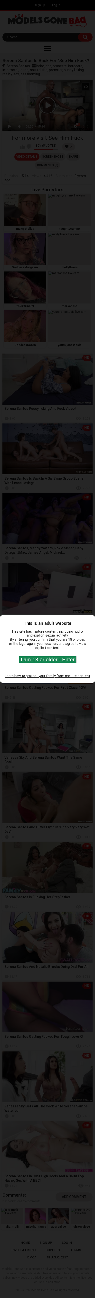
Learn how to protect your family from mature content (47, 676)
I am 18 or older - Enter (48, 659)
